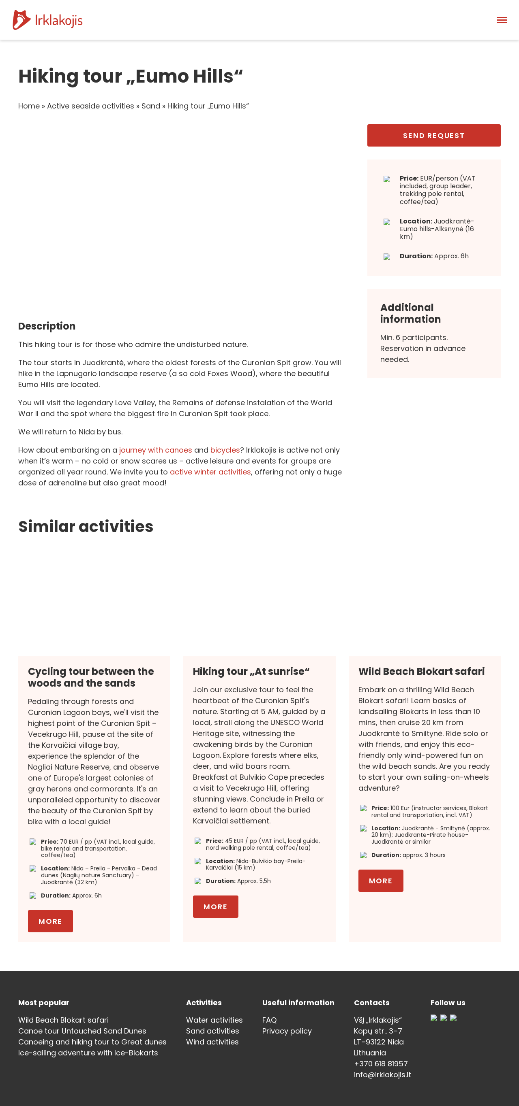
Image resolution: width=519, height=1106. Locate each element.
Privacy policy (287, 1031)
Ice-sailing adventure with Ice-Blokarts (88, 1053)
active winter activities (210, 472)
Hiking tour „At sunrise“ (251, 671)
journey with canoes (155, 450)
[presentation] (36, 215)
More (50, 921)
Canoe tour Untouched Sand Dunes (82, 1031)
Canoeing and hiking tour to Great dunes (92, 1042)
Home (29, 106)
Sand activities (212, 1031)
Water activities (214, 1020)
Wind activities (212, 1042)
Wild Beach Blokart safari (421, 671)
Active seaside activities (90, 106)
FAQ (269, 1020)
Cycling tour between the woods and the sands (91, 677)
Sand (151, 106)
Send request (434, 135)
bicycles (225, 450)
